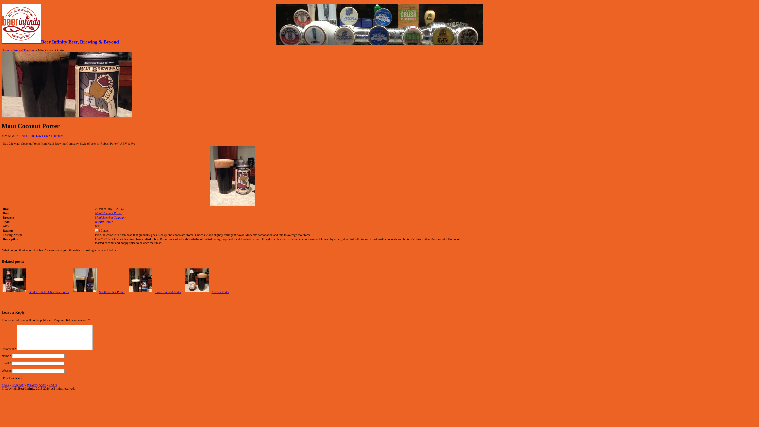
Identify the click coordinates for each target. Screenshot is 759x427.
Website (6, 370)
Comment (9, 349)
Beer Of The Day (24, 50)
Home (5, 50)
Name (6, 356)
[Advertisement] (48, 300)
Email (6, 363)
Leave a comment (53, 135)
